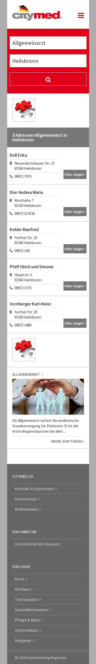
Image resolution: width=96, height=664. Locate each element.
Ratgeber (24, 640)
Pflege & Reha (28, 619)
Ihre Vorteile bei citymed (37, 544)
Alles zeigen (74, 174)
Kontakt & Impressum (35, 488)
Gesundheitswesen (32, 609)
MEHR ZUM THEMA (67, 441)
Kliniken (23, 589)
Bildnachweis (27, 509)
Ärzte (20, 578)
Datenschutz (27, 498)
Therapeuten (27, 599)
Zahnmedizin (27, 630)
